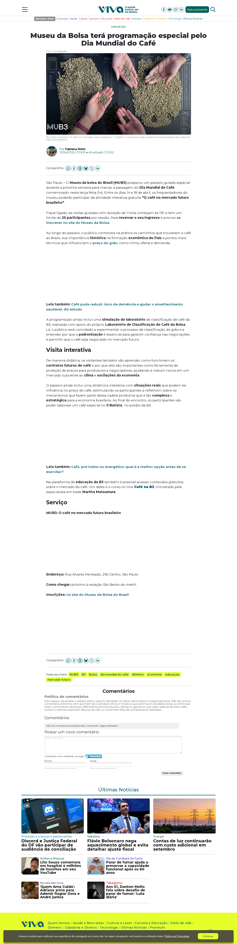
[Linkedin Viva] (181, 9)
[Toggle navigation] (24, 9)
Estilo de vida (122, 18)
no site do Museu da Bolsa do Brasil (97, 594)
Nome (48, 760)
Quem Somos (59, 923)
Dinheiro (136, 18)
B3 (84, 674)
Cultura (83, 18)
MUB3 (74, 674)
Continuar (208, 936)
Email (93, 760)
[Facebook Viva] (164, 9)
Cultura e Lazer (119, 923)
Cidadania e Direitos (155, 18)
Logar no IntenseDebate (93, 756)
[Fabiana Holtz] (50, 151)
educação (172, 674)
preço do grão (104, 243)
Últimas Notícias (192, 18)
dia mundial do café (114, 674)
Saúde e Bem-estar (88, 923)
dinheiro (138, 674)
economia (154, 674)
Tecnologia (174, 18)
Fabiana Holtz (75, 149)
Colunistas (62, 18)
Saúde (73, 18)
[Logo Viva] (32, 928)
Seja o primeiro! (109, 725)
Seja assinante (197, 9)
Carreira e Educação (101, 18)
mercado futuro (59, 679)
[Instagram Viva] (176, 9)
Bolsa (93, 674)
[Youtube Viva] (170, 9)
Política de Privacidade (176, 936)
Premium (157, 927)
